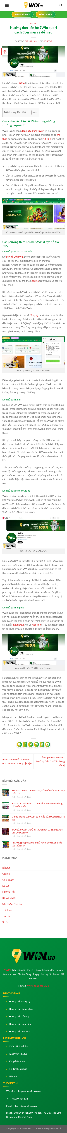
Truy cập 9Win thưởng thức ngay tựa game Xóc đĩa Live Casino (37, 831)
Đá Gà (5, 885)
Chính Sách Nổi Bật (19, 1046)
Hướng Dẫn (8, 891)
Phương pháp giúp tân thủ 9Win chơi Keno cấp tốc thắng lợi (37, 844)
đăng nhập (18, 624)
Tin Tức (33, 24)
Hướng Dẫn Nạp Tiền (20, 1024)
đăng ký (34, 315)
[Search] (61, 5)
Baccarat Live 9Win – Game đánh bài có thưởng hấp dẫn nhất (37, 805)
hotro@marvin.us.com (26, 1106)
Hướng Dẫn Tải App (19, 1016)
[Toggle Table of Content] (32, 112)
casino (35, 280)
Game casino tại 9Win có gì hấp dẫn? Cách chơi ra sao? (38, 818)
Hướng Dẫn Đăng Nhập (21, 1008)
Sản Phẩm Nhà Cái (12, 903)
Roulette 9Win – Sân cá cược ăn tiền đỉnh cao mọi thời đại (38, 792)
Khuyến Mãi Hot (17, 1061)
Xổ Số (5, 921)
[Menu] (7, 5)
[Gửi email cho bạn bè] (36, 744)
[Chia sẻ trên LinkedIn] (47, 744)
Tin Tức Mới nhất (18, 1068)
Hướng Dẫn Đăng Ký (19, 1001)
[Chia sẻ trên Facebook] (25, 744)
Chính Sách (8, 879)
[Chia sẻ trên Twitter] (30, 744)
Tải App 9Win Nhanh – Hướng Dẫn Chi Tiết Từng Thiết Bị (50, 761)
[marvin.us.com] (33, 5)
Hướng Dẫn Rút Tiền (19, 1031)
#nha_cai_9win (41, 985)
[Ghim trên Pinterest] (42, 744)
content (47, 41)
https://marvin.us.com (29, 1091)
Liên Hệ (13, 1076)
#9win (30, 985)
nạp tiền (36, 624)
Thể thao (7, 909)
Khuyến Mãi (9, 897)
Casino (6, 873)
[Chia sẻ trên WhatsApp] (19, 744)
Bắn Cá (6, 867)
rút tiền (47, 138)
